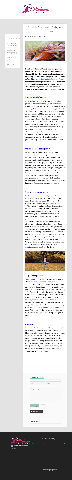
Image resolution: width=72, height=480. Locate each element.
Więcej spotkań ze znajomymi (12, 44)
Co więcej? (10, 64)
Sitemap (13, 449)
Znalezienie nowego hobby (12, 51)
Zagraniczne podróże (11, 59)
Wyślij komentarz (37, 411)
